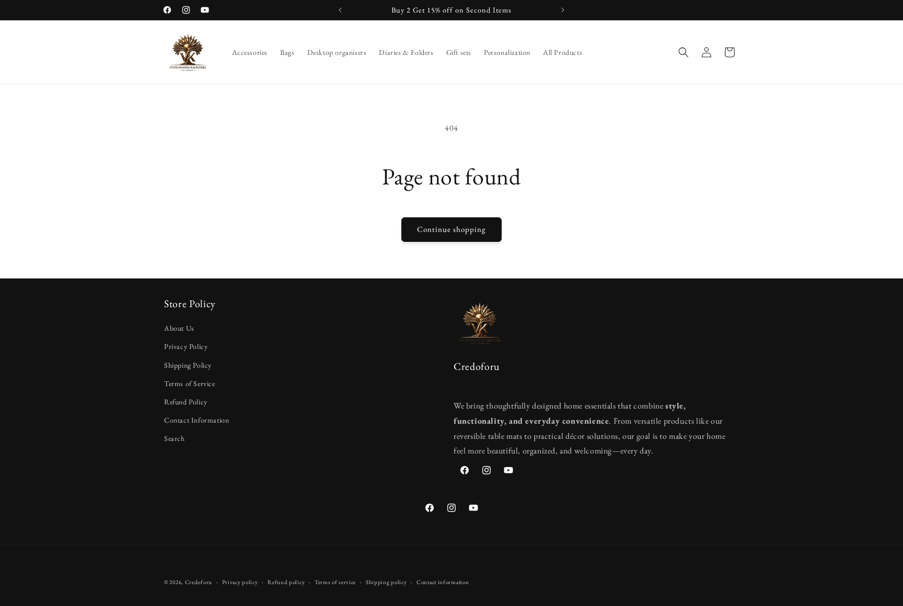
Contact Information (196, 420)
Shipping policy (386, 581)
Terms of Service (189, 383)
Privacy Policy (185, 347)
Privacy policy (240, 581)
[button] (683, 52)
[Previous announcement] (340, 10)
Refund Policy (185, 401)
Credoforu (198, 582)
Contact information (442, 581)
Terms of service (335, 581)
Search (174, 439)
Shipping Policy (188, 365)
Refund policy (286, 581)
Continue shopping (451, 229)
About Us (179, 328)
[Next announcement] (562, 10)
